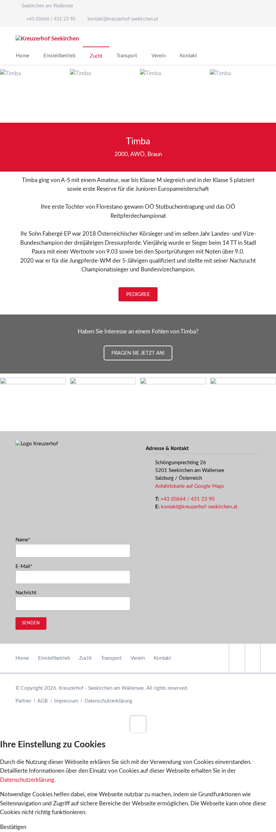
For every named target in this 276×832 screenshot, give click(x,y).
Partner (23, 701)
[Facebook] (237, 658)
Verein (138, 658)
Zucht (85, 658)
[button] (13, 827)
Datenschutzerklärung (108, 701)
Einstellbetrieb (54, 658)
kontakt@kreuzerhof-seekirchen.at (199, 506)
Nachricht (25, 592)
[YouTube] (253, 658)
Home (22, 658)
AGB (42, 701)
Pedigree (138, 294)
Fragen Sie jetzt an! (138, 353)
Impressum (66, 701)
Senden (31, 623)
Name (26, 539)
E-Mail (26, 566)
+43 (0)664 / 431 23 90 (188, 499)
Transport (111, 658)
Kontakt (162, 658)
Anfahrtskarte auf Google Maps (189, 486)
